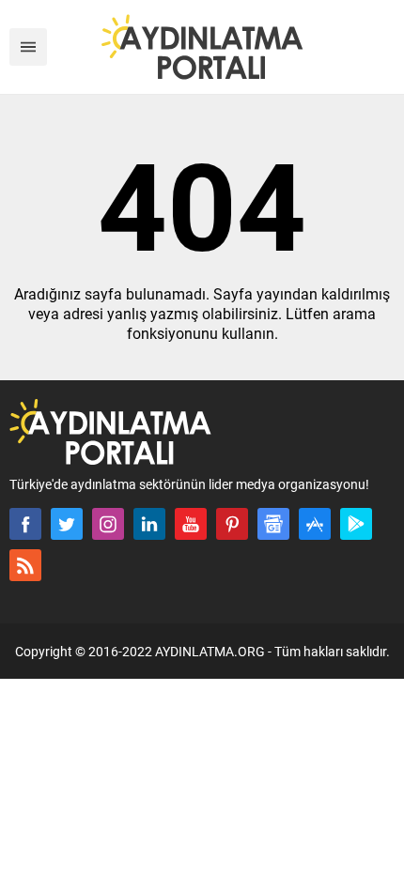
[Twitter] (67, 524)
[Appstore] (315, 524)
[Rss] (25, 565)
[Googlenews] (273, 524)
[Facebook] (25, 524)
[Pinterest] (232, 524)
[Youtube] (191, 524)
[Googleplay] (356, 524)
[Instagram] (108, 524)
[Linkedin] (149, 524)
